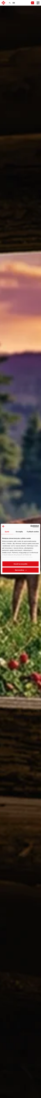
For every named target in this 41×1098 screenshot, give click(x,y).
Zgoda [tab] (7, 531)
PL (10, 3)
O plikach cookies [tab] (33, 531)
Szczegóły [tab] (19, 531)
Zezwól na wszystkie (20, 564)
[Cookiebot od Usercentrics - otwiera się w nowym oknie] (30, 526)
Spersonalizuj (19, 570)
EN (14, 3)
